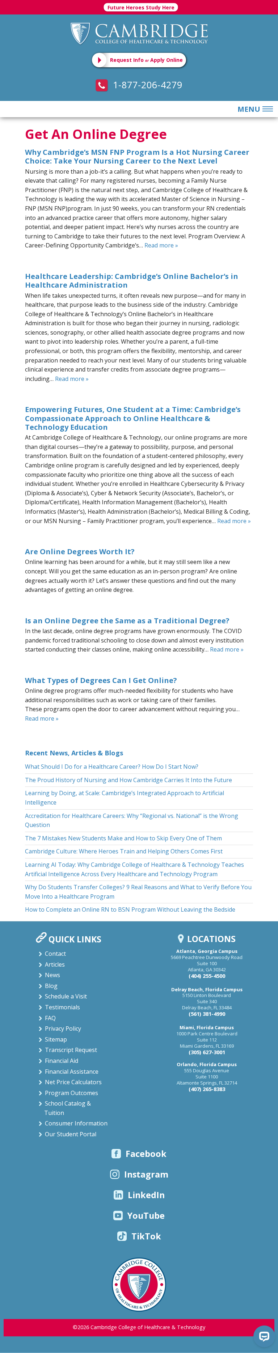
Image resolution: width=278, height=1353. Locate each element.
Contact (55, 954)
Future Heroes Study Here (141, 7)
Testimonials (62, 1007)
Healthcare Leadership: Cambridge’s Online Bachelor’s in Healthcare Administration (131, 280)
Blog (51, 986)
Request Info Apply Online (146, 59)
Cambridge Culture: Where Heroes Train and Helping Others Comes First (124, 851)
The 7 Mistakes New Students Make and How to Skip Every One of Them (123, 838)
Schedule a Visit (66, 996)
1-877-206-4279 (146, 85)
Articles (55, 964)
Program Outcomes (71, 1093)
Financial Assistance (71, 1072)
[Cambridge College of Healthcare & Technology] (139, 33)
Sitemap (56, 1039)
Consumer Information (76, 1123)
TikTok (146, 1236)
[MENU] (266, 109)
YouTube (146, 1215)
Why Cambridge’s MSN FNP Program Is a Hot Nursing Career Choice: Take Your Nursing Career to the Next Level (137, 156)
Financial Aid (61, 1061)
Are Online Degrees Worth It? (80, 551)
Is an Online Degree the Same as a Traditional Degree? (127, 620)
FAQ (50, 1018)
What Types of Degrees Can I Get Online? (101, 680)
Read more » (161, 245)
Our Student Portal (70, 1134)
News (52, 975)
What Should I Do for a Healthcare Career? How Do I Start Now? (111, 767)
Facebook (146, 1153)
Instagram (146, 1174)
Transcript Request (71, 1050)
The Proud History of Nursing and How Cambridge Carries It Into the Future (128, 780)
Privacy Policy (63, 1028)
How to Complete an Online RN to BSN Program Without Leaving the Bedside (130, 909)
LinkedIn (146, 1195)
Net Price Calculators (73, 1082)
